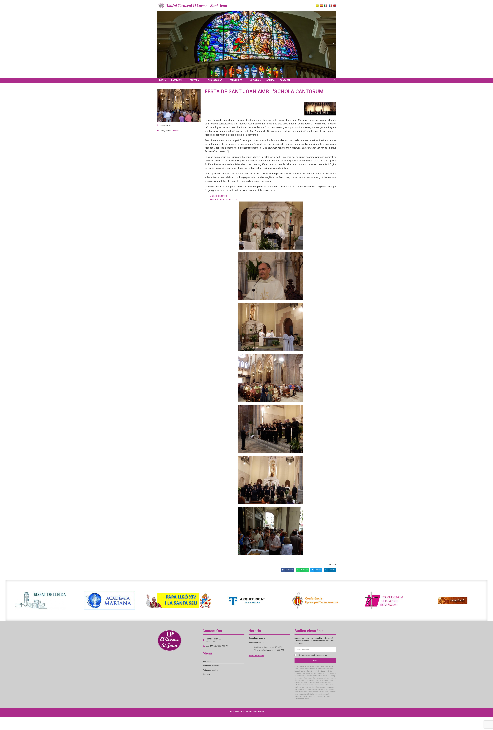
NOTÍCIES (254, 80)
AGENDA (270, 80)
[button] (159, 44)
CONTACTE (285, 80)
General (175, 130)
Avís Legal (207, 661)
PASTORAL (195, 80)
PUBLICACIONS (215, 80)
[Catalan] (317, 5)
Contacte (206, 674)
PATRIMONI (176, 80)
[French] (330, 5)
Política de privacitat (211, 666)
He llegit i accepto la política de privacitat (312, 655)
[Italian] (325, 5)
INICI (161, 80)
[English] (334, 5)
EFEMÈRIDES (236, 80)
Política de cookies (210, 670)
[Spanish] (321, 5)
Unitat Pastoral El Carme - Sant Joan (196, 5)
